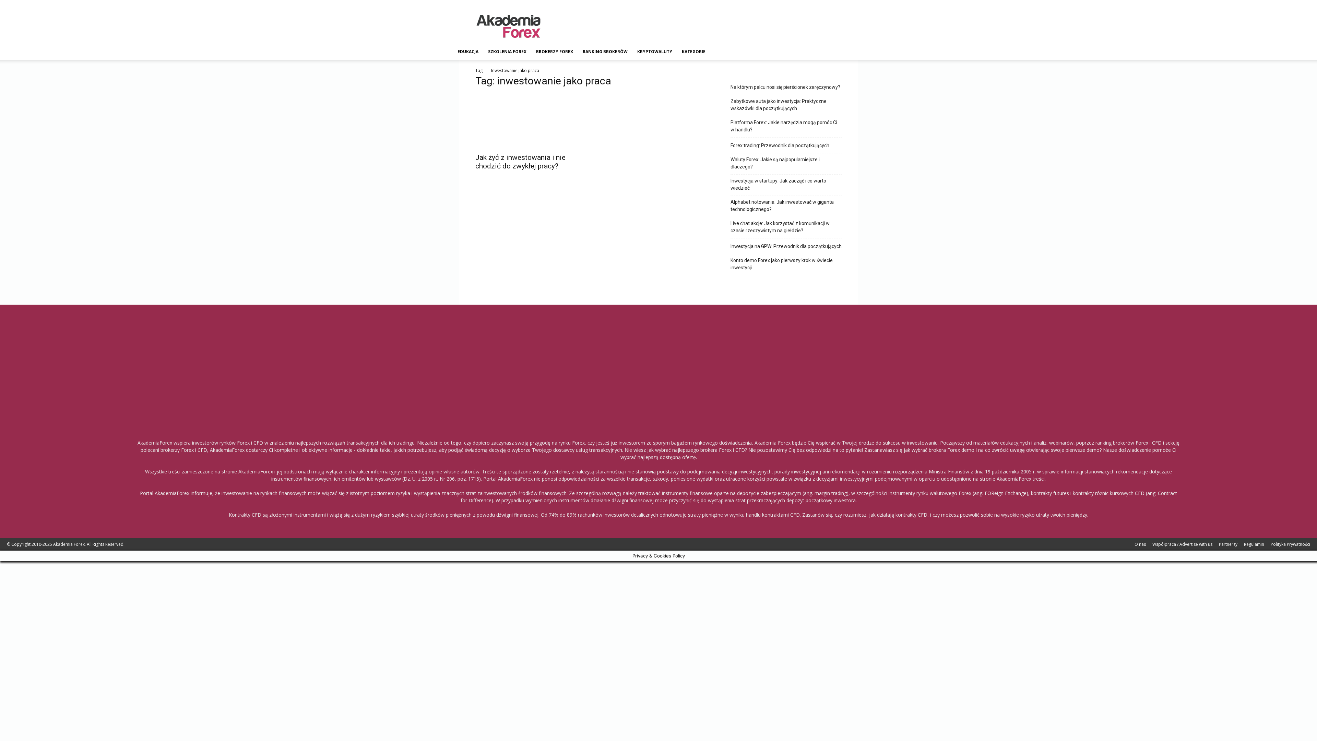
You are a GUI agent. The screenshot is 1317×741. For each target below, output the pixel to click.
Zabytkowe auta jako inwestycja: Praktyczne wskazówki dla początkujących (779, 104)
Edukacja (468, 52)
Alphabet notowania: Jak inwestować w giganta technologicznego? (782, 205)
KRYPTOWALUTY (654, 52)
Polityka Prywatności (1290, 544)
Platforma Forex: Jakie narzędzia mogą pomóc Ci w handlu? (784, 126)
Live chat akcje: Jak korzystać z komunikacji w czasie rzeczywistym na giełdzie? (780, 227)
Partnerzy (1228, 544)
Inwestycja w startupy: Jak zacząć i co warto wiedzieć (778, 184)
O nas (1140, 544)
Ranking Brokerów (605, 52)
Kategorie (693, 52)
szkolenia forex (507, 52)
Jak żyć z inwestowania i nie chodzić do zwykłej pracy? (520, 161)
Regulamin (1254, 544)
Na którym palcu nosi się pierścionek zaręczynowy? (785, 87)
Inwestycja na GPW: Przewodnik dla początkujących (786, 246)
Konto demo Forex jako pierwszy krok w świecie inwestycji (782, 264)
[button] (856, 52)
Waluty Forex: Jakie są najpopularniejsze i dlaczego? (775, 163)
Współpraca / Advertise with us (1182, 544)
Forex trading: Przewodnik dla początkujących (780, 145)
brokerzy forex (554, 52)
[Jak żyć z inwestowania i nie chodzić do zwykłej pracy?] (530, 121)
